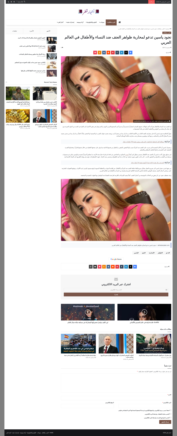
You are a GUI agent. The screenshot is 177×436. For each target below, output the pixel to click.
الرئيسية (167, 29)
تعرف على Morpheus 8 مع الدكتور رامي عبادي (32, 46)
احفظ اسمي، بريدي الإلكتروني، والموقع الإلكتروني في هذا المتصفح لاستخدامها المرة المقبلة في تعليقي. (144, 410)
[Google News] (116, 259)
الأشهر (48, 31)
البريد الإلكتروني (166, 402)
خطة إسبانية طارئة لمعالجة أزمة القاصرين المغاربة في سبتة (80, 355)
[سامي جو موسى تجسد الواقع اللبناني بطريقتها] (52, 73)
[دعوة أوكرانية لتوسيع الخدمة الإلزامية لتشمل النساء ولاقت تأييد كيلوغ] (18, 93)
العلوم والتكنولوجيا (92, 22)
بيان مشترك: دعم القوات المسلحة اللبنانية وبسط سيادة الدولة (155, 355)
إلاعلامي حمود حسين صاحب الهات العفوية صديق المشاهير (30, 62)
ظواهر (160, 253)
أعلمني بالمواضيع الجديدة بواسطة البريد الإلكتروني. (157, 417)
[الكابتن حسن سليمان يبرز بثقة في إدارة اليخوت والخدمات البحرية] (45, 93)
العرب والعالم (111, 22)
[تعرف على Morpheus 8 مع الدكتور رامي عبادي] (52, 48)
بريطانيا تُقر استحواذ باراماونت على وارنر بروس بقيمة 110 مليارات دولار (143, 142)
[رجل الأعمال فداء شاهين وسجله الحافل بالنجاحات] (52, 56)
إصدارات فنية (70, 22)
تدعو (167, 253)
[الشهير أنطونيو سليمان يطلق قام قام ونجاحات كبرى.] (52, 40)
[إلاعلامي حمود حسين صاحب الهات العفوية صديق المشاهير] (52, 65)
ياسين (136, 253)
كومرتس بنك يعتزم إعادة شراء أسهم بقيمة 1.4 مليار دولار (147, 163)
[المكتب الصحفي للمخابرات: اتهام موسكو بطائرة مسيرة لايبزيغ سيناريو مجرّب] (116, 344)
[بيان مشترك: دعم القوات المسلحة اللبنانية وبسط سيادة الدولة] (153, 344)
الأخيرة (32, 31)
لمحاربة (151, 253)
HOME (51, 432)
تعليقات (14, 31)
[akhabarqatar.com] (88, 11)
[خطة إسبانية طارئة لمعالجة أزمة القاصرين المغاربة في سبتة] (78, 344)
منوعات (102, 22)
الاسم (169, 394)
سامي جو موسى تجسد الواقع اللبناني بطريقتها (33, 70)
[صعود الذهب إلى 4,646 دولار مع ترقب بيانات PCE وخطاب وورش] (18, 116)
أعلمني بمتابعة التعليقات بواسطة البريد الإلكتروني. (157, 414)
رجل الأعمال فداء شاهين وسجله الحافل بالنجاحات (32, 54)
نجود (143, 253)
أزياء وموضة (80, 22)
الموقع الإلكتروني (109, 402)
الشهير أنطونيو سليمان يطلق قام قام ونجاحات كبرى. (31, 38)
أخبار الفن (60, 22)
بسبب (127, 154)
